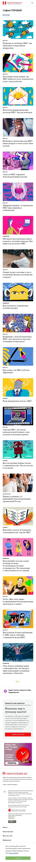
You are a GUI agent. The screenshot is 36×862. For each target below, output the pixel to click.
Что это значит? (13, 853)
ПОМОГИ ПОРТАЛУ (18, 734)
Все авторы (6, 15)
